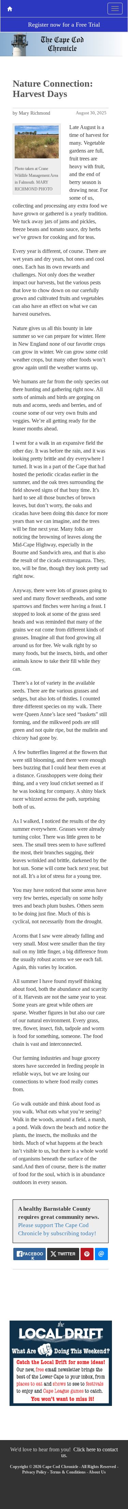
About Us (97, 1472)
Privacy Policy (34, 1472)
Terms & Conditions (68, 1472)
